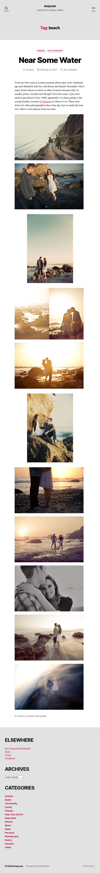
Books (8, 800)
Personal (9, 832)
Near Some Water (50, 60)
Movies (8, 821)
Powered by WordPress (37, 866)
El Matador (46, 101)
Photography (55, 51)
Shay (31, 69)
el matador (29, 716)
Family (8, 807)
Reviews (9, 843)
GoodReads (10, 758)
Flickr (7, 751)
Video (8, 847)
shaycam (50, 6)
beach (21, 716)
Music (8, 825)
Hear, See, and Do (14, 814)
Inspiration (10, 818)
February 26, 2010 (48, 69)
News (8, 829)
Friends (41, 51)
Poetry (8, 840)
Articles (9, 796)
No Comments (70, 69)
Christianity (11, 803)
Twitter (8, 755)
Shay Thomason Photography (18, 748)
